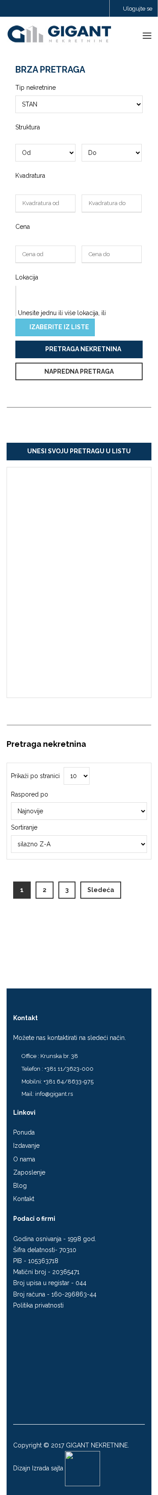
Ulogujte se (137, 8)
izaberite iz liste (58, 327)
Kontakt (23, 1198)
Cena (22, 226)
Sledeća (100, 889)
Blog (20, 1185)
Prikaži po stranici (35, 775)
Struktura (27, 127)
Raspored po (29, 794)
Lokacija (26, 277)
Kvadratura (30, 175)
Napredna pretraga (79, 371)
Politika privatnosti (38, 1305)
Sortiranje (24, 827)
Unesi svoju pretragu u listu (79, 451)
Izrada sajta (47, 1468)
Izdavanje (26, 1145)
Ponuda (24, 1132)
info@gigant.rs (54, 1094)
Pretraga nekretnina (82, 349)
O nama (24, 1159)
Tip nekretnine (35, 87)
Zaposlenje (29, 1172)
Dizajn (21, 1468)
